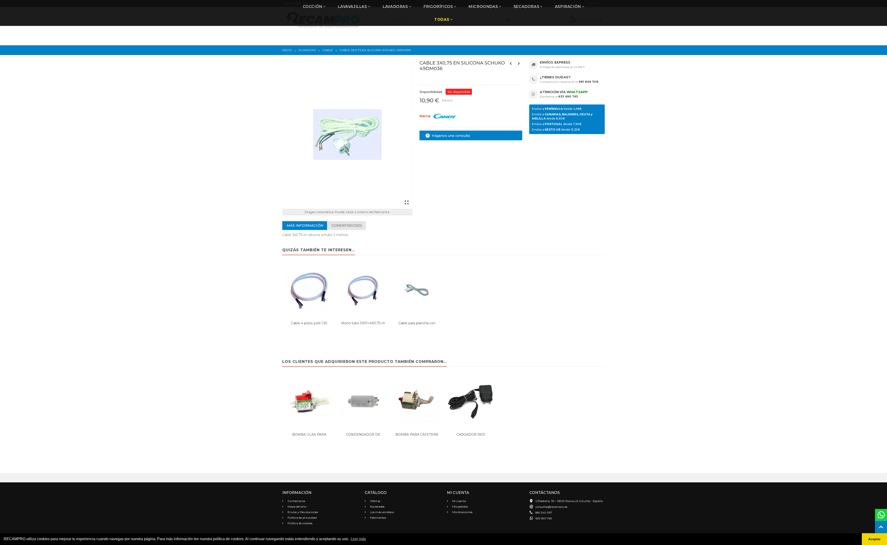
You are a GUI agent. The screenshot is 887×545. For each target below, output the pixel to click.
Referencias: (429, 78)
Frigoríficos (438, 6)
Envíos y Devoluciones (302, 512)
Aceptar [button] (874, 539)
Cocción (312, 6)
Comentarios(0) (346, 226)
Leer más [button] (358, 539)
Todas (441, 19)
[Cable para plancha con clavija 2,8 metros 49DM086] (416, 290)
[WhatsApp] (881, 515)
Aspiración (568, 6)
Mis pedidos (460, 506)
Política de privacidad (302, 517)
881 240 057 (543, 512)
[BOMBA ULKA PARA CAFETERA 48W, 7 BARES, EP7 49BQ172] (309, 402)
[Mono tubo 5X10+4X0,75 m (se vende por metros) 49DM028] (363, 290)
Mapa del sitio (296, 506)
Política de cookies (299, 523)
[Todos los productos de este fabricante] (444, 116)
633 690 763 (568, 96)
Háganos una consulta (450, 136)
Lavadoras (395, 6)
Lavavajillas (352, 6)
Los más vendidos (381, 512)
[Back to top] (881, 527)
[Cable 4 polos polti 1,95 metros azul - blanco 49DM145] (309, 290)
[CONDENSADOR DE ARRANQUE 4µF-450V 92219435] (363, 402)
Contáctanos (296, 501)
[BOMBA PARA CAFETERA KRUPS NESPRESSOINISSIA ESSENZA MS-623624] (416, 402)
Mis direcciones (462, 512)
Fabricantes (377, 517)
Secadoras (526, 6)
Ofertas (374, 501)
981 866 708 (588, 81)
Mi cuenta (459, 501)
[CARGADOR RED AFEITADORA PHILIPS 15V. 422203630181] (470, 402)
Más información (304, 225)
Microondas (483, 6)
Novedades (377, 506)
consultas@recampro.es (551, 506)
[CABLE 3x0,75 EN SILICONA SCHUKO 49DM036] (347, 134)
